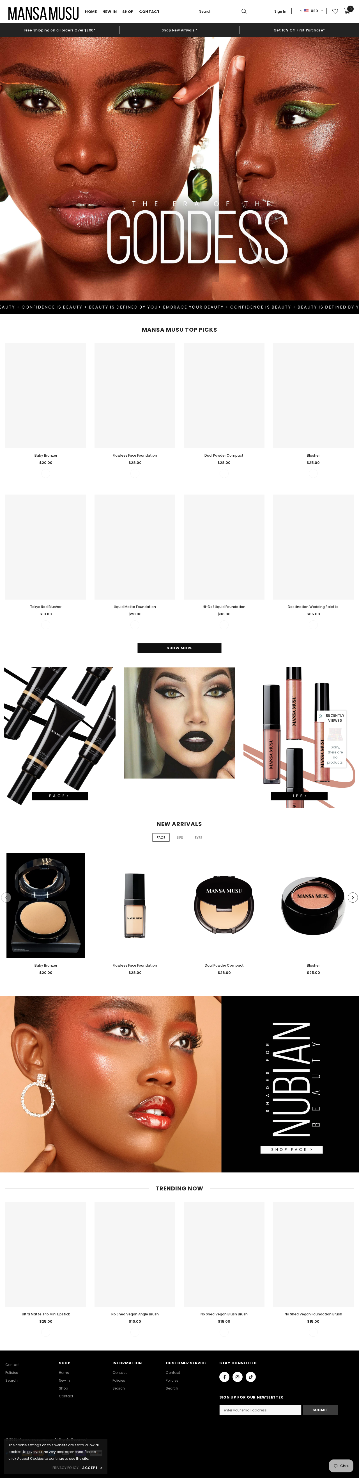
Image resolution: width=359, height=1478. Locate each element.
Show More (179, 648)
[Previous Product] (6, 897)
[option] (60, 30)
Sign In (280, 11)
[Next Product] (353, 897)
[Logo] (43, 13)
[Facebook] (224, 1377)
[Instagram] (238, 1377)
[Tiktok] (251, 1377)
